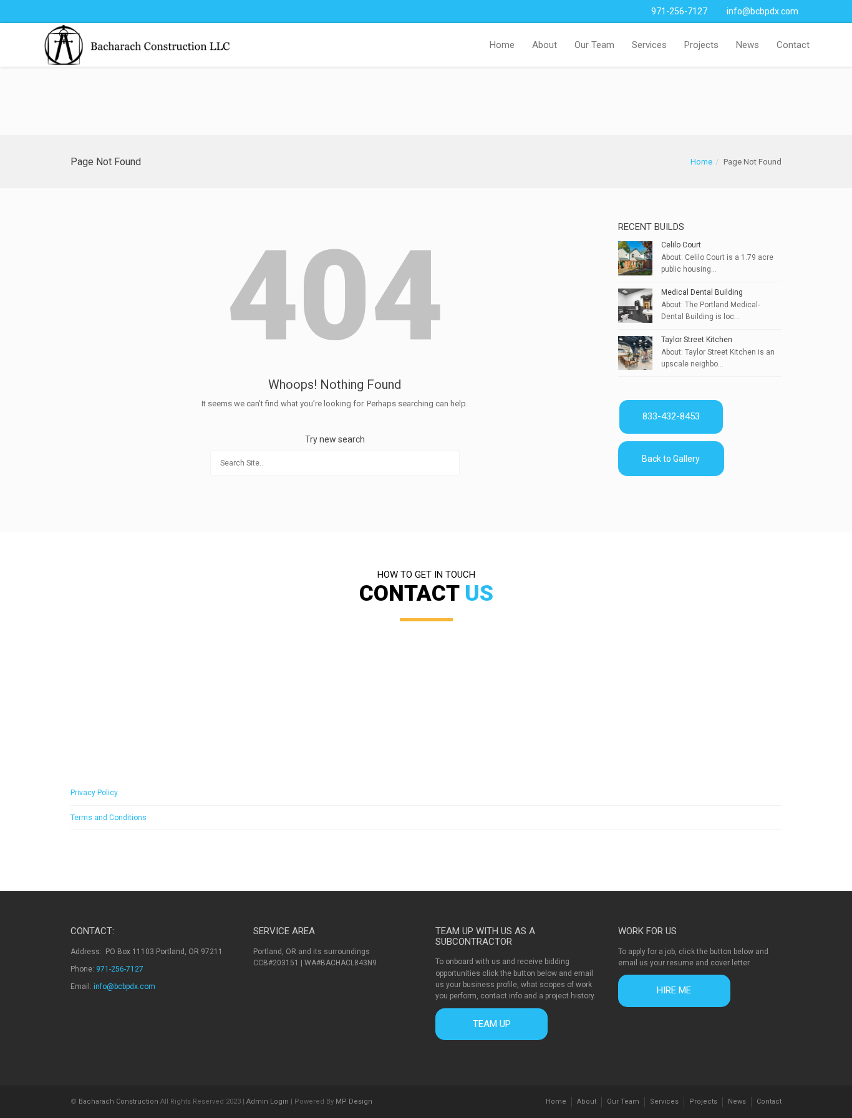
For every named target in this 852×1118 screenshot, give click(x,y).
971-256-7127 (679, 11)
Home (502, 44)
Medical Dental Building (702, 292)
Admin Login (267, 1101)
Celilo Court (681, 245)
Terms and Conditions (108, 817)
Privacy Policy (94, 792)
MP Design (354, 1101)
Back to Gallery (671, 459)
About (544, 44)
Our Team (594, 44)
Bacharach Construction (118, 1101)
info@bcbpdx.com (762, 11)
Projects (701, 44)
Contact (793, 44)
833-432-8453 (671, 416)
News (747, 44)
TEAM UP (492, 1024)
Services (649, 44)
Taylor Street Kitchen (696, 339)
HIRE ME (674, 990)
